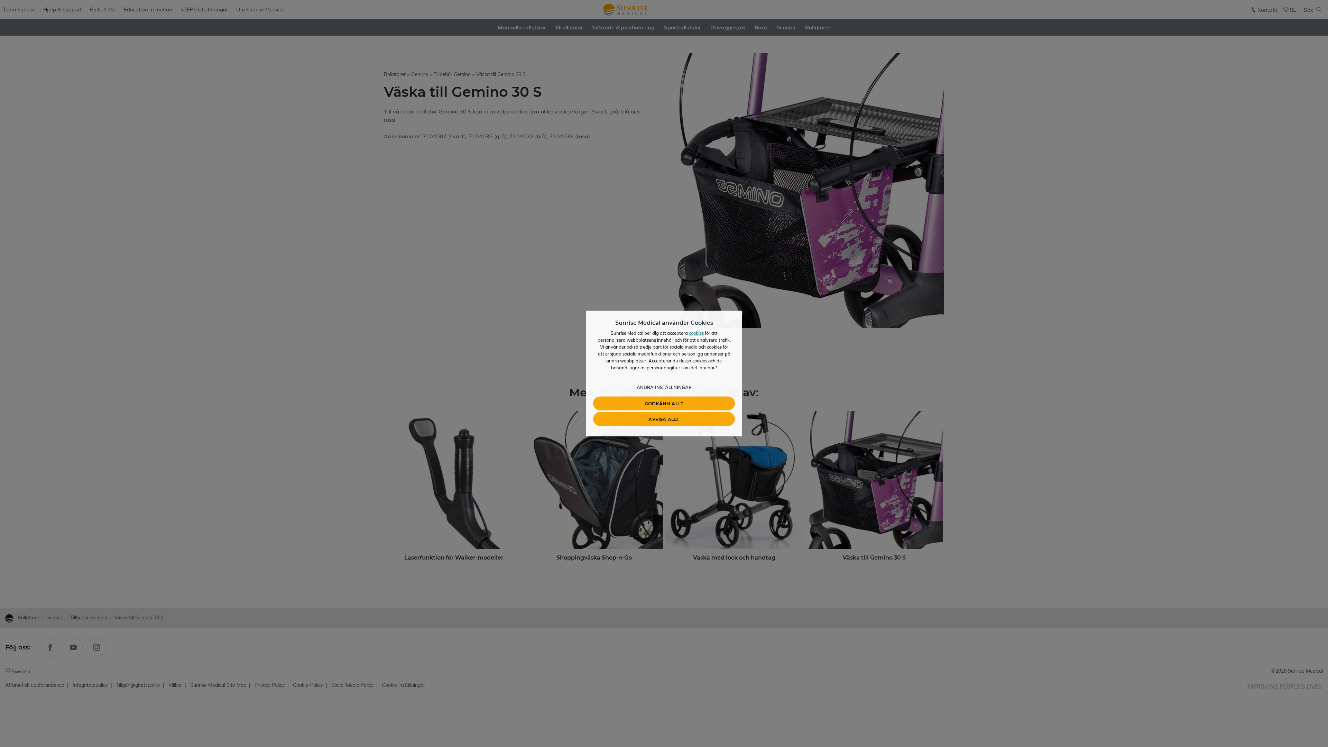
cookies (696, 333)
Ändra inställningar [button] (664, 387)
